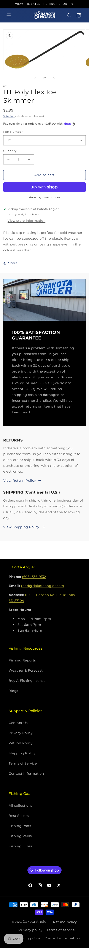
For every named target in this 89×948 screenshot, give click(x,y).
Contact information (62, 938)
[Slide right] (54, 78)
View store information (26, 221)
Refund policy (65, 922)
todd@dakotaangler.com (42, 586)
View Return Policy (19, 480)
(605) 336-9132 (34, 577)
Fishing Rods (20, 826)
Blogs (13, 691)
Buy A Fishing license (27, 681)
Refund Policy (21, 743)
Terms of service (61, 930)
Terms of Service (23, 763)
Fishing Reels (20, 836)
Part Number (13, 131)
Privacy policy (30, 930)
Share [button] (12, 263)
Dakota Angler (35, 921)
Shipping (9, 116)
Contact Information (26, 773)
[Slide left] (35, 78)
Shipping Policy (22, 753)
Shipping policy (26, 938)
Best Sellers (19, 816)
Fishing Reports (22, 660)
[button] (8, 15)
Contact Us (18, 723)
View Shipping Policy (21, 527)
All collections (20, 805)
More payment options (44, 197)
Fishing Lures (20, 846)
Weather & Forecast (26, 670)
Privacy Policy (20, 733)
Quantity (9, 151)
